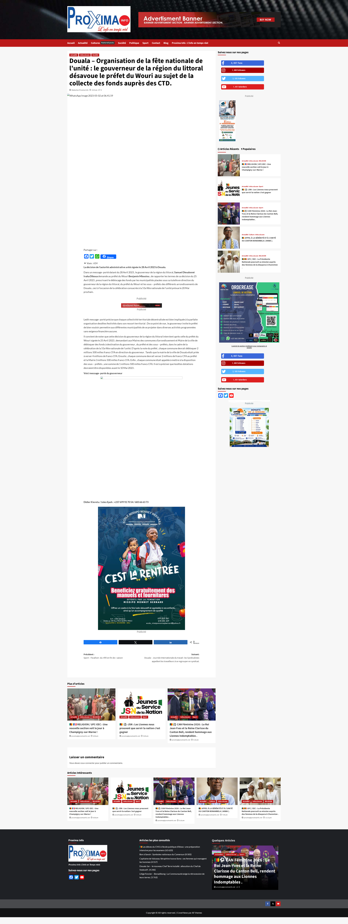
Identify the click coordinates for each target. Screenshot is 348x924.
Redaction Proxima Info (80, 90)
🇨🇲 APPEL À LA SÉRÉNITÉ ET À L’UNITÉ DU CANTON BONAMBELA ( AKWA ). (259, 239)
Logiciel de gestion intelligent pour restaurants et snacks (249, 347)
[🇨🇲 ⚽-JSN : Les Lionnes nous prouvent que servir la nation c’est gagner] (141, 704)
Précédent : (103, 656)
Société (122, 43)
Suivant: (171, 658)
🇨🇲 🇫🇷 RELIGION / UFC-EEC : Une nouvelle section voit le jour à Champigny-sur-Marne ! (88, 728)
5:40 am (145, 736)
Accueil (71, 43)
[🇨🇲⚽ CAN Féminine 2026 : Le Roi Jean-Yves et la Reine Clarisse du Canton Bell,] (192, 704)
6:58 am (95, 736)
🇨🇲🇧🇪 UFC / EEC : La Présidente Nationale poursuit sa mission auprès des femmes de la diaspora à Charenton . (260, 263)
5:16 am (196, 740)
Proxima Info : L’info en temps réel (190, 43)
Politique (134, 43)
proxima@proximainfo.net (81, 736)
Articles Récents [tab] (229, 149)
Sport (145, 43)
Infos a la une (84, 55)
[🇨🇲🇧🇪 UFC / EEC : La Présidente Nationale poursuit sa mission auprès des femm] (229, 262)
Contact (156, 43)
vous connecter (87, 763)
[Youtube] (278, 903)
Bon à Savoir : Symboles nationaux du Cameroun (161, 854)
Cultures (102, 43)
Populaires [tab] (249, 149)
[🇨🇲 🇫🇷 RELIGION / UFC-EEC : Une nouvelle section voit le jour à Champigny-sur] (91, 704)
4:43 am (94, 90)
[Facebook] (267, 903)
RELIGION (96, 717)
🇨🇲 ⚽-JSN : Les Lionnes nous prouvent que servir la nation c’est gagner (139, 728)
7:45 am (225, 815)
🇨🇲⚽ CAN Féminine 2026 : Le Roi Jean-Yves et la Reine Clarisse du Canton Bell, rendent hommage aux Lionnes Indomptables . (191, 730)
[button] (279, 43)
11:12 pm (268, 818)
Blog (166, 43)
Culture (251, 235)
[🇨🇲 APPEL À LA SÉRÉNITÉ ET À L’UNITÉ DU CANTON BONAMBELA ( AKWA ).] (229, 238)
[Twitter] (273, 903)
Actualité (83, 43)
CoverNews (182, 912)
